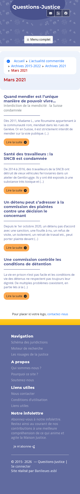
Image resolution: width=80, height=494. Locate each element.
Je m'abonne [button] (23, 446)
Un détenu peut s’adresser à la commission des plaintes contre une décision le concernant (34, 209)
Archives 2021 (55, 66)
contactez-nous (57, 314)
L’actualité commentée (46, 61)
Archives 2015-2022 (26, 66)
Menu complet (40, 39)
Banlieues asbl (46, 471)
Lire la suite (14, 142)
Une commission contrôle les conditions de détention (32, 261)
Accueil (19, 61)
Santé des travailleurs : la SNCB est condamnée (28, 156)
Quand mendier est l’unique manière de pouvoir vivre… (31, 98)
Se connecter (21, 466)
